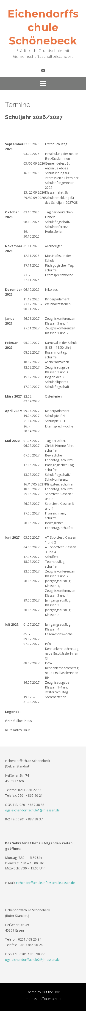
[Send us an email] (43, 70)
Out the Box (51, 992)
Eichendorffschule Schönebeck (43, 27)
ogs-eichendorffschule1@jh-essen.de (32, 810)
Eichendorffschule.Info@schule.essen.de (45, 882)
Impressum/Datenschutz (43, 998)
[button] (43, 83)
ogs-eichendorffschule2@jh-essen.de (32, 959)
